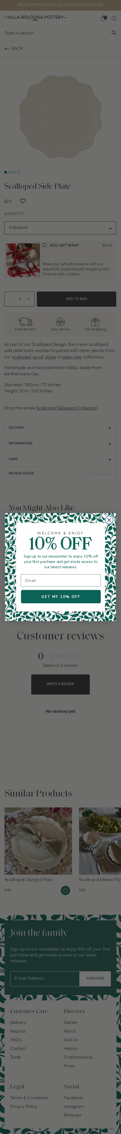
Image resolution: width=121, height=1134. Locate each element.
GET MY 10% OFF (60, 596)
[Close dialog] (109, 520)
